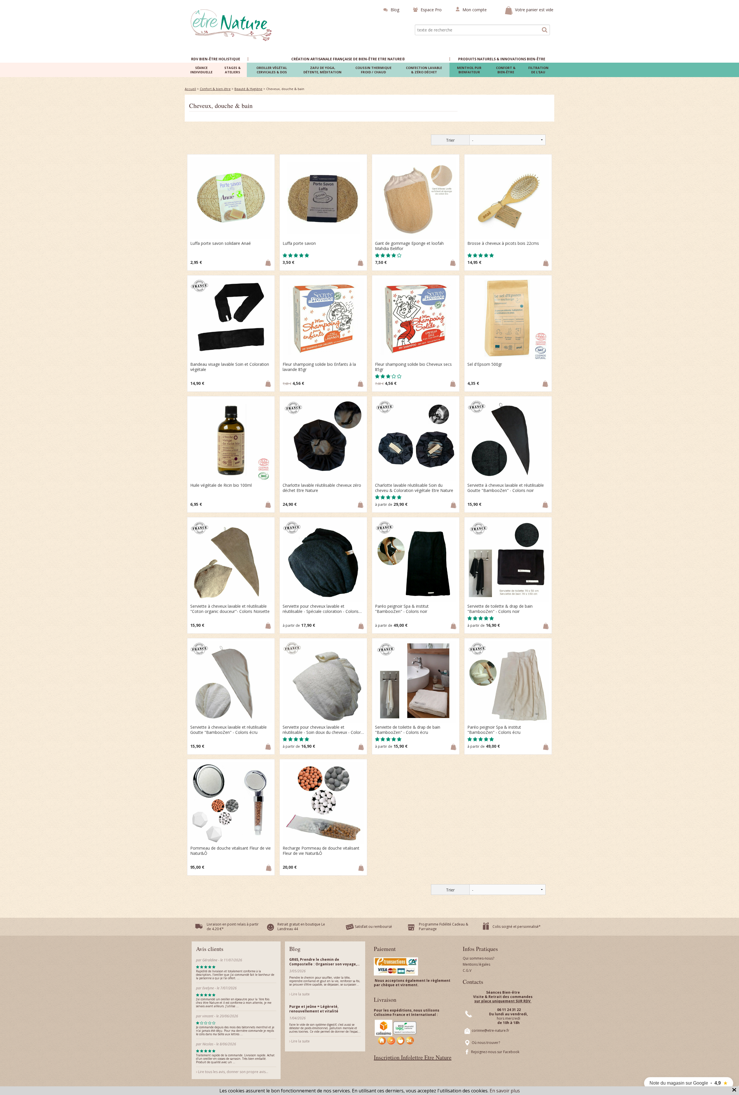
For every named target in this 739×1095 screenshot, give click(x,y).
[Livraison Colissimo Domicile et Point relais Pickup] (396, 1032)
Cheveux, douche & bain (221, 105)
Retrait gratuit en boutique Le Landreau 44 (301, 926)
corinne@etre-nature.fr (490, 1030)
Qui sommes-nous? (478, 958)
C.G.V (467, 970)
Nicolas (208, 1044)
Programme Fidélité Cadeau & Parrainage (443, 926)
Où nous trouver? (486, 1042)
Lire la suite (300, 994)
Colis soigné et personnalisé (515, 926)
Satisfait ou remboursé (373, 926)
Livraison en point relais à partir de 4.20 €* (233, 926)
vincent (207, 1016)
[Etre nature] (231, 24)
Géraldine (209, 960)
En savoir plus (505, 1090)
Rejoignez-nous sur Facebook (495, 1051)
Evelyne (208, 988)
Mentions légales (476, 964)
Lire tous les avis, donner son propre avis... (232, 1071)
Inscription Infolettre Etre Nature (412, 1057)
